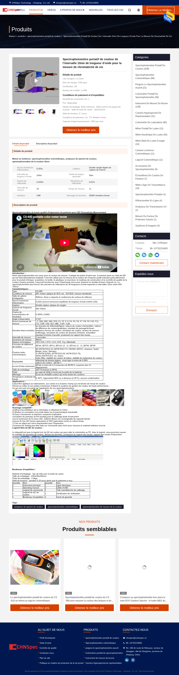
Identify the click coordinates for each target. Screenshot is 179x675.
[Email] (157, 255)
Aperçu (20, 10)
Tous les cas (115, 10)
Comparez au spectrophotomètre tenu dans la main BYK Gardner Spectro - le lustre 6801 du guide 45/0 (87, 599)
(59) (147, 95)
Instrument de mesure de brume (100, 658)
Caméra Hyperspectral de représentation (104, 663)
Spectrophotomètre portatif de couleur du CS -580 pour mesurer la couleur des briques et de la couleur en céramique (34, 599)
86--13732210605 (90, 3)
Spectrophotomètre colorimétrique (101, 643)
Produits (35, 10)
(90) (151, 122)
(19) (150, 186)
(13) (149, 128)
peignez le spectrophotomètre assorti (102, 648)
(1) (150, 194)
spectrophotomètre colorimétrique (63, 507)
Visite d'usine (45, 643)
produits (21, 36)
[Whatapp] (150, 255)
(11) (144, 152)
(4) (148, 200)
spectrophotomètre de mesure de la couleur (102, 507)
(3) (147, 225)
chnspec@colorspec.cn (66, 3)
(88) (145, 76)
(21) (150, 86)
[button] (57, 111)
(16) (150, 142)
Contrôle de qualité (48, 648)
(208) (150, 67)
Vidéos (51, 10)
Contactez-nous (47, 653)
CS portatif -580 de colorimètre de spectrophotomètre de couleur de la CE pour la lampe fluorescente (143, 599)
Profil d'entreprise (47, 638)
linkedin (127, 660)
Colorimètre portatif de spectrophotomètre (104, 653)
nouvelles (96, 10)
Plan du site (45, 658)
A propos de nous (71, 10)
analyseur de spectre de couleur (28, 507)
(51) (148, 114)
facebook (133, 660)
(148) (151, 105)
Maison (12, 36)
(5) (146, 167)
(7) (149, 177)
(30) (151, 134)
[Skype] (144, 255)
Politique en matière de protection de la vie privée (61, 663)
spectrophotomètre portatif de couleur (44, 36)
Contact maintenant (151, 262)
